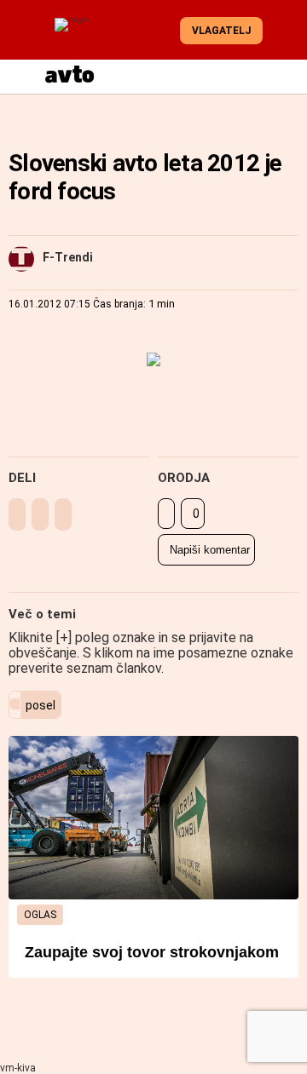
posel (40, 705)
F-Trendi (68, 257)
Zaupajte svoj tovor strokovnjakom (152, 952)
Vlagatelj (221, 31)
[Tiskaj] (166, 513)
